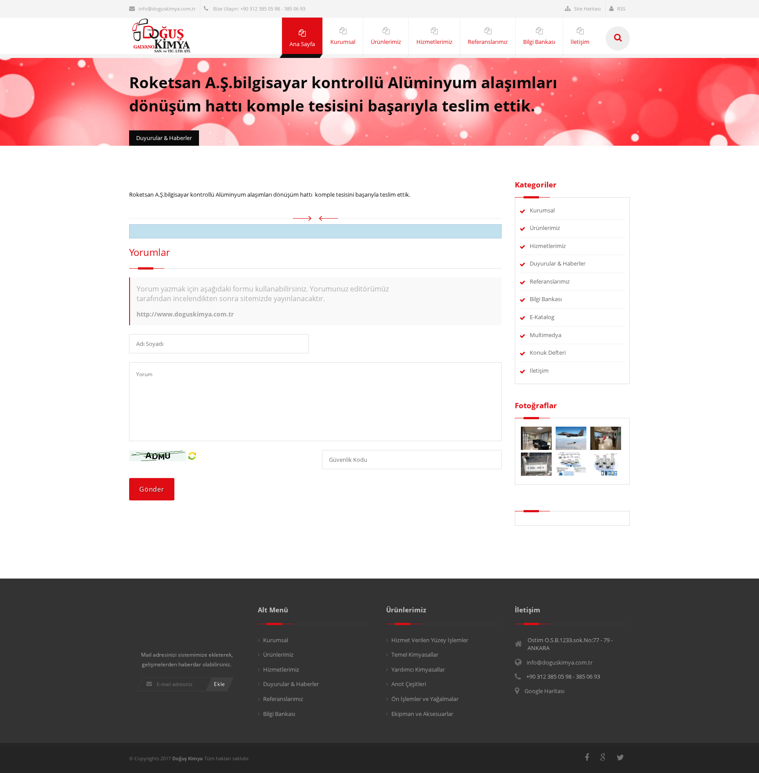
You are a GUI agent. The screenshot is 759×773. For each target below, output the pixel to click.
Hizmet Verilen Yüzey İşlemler (429, 640)
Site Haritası (587, 8)
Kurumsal (542, 210)
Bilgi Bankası (546, 299)
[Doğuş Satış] (605, 438)
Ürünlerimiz (545, 228)
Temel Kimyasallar (414, 654)
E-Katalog (542, 317)
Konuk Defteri (548, 352)
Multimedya (545, 335)
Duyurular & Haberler (558, 263)
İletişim (539, 370)
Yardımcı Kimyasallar (418, 669)
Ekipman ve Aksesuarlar (422, 714)
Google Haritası (544, 691)
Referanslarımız (550, 281)
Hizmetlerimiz (548, 246)
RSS (621, 8)
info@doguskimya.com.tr (166, 8)
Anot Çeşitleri (408, 684)
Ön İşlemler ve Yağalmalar (425, 699)
